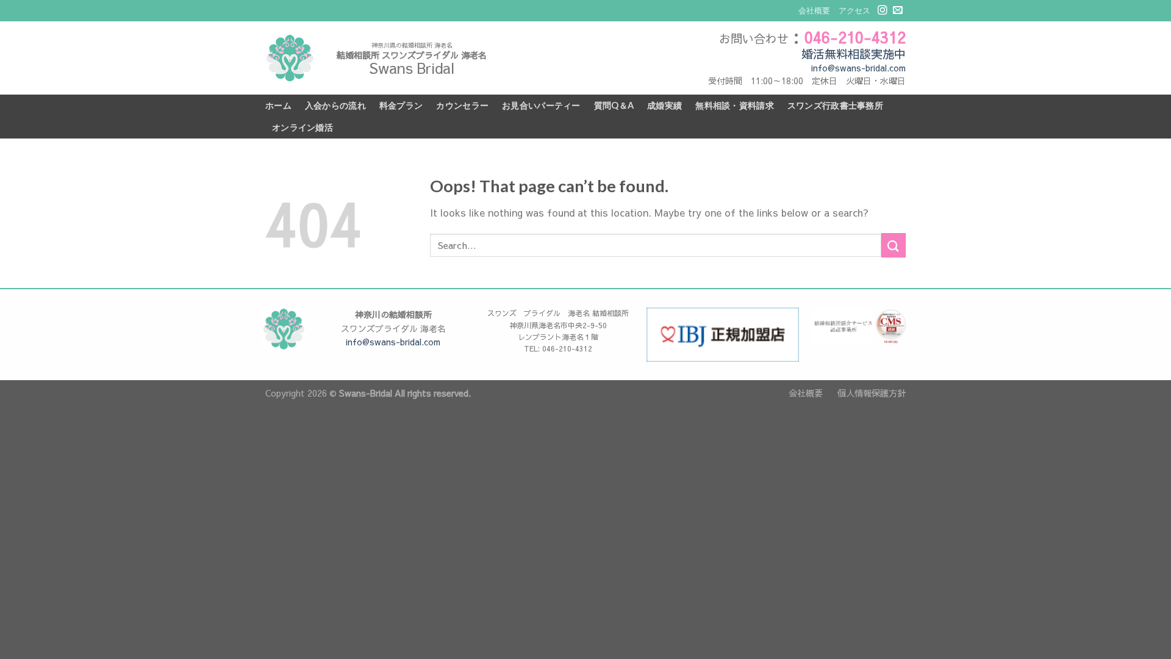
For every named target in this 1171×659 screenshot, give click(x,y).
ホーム (278, 105)
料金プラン (401, 105)
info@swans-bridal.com (858, 68)
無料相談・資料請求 (734, 105)
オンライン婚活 (302, 127)
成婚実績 (664, 105)
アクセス (854, 10)
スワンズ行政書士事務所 (835, 105)
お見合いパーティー (541, 105)
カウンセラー (462, 105)
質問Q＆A (614, 105)
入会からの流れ (335, 105)
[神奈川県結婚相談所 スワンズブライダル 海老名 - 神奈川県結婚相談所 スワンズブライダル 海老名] (289, 58)
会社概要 (814, 10)
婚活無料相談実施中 (853, 54)
